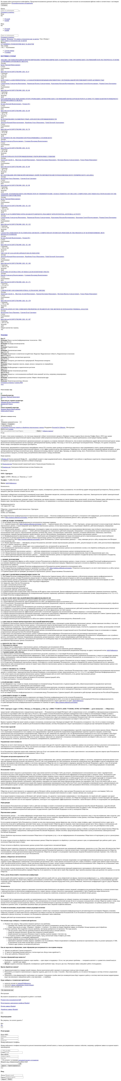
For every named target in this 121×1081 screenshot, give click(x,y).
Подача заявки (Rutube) (8, 1006)
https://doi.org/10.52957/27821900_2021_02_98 (15, 185)
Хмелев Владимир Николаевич (46, 160)
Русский (7, 19)
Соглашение (5, 427)
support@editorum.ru (24, 983)
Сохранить (11, 424)
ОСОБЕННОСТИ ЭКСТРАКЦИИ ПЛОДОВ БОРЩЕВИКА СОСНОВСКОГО (26, 138)
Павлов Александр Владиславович (12, 141)
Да (1, 1025)
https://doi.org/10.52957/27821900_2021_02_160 (16, 244)
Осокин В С (26, 104)
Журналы (10, 39)
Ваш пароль (4, 1054)
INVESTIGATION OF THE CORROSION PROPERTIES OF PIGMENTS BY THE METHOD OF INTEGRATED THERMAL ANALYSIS (44, 309)
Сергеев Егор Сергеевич (28, 178)
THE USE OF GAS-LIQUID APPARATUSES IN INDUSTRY (20, 253)
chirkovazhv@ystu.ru (7, 411)
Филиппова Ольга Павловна (10, 178)
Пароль (3, 1077)
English (7, 20)
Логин (3, 1075)
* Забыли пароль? (47, 431)
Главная (3, 39)
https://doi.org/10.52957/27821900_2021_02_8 (15, 71)
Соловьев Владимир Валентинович (35, 141)
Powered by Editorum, (59, 427)
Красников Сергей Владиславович (87, 83)
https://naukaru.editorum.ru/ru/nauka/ (16, 517)
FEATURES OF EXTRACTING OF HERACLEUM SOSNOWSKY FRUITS (25, 272)
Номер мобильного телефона (10, 1042)
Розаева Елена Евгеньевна (107, 83)
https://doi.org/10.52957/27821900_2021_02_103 (16, 205)
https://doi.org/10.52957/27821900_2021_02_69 (15, 110)
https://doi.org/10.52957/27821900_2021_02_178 (16, 300)
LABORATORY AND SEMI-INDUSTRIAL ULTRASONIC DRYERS (23, 290)
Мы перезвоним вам (7, 990)
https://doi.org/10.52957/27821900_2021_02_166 (16, 263)
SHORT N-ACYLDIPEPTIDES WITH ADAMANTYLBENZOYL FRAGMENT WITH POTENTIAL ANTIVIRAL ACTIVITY (41, 214)
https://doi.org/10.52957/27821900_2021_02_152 (16, 224)
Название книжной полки (9, 422)
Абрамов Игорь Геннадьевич (10, 402)
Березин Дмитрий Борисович (10, 397)
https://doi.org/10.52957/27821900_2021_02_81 (15, 148)
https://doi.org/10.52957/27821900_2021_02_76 (15, 129)
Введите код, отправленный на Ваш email (14, 1062)
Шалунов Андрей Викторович (25, 160)
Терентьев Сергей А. (8, 160)
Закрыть (4, 424)
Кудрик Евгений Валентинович (11, 104)
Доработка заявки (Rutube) (9, 1009)
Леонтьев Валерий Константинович (12, 122)
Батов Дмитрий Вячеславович (10, 65)
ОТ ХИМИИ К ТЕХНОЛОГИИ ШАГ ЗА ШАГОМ (17, 44)
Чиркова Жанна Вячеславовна (10, 409)
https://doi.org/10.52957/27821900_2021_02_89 (15, 166)
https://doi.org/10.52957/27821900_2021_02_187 (16, 319)
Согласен (4, 5)
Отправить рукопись (7, 12)
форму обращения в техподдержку (23, 985)
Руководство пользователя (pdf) (11, 1000)
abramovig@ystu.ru (7, 404)
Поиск (3, 8)
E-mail (3, 1052)
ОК (20, 1063)
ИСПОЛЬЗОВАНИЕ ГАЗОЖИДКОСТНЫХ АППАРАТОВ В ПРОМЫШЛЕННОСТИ (29, 119)
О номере (8, 52)
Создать (10, 429)
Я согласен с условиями (10, 1060)
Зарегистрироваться (14, 1065)
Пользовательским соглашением (22, 3)
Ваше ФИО (4, 1034)
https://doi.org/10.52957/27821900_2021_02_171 (16, 282)
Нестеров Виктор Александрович (68, 160)
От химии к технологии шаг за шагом (26, 39)
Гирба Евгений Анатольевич (54, 122)
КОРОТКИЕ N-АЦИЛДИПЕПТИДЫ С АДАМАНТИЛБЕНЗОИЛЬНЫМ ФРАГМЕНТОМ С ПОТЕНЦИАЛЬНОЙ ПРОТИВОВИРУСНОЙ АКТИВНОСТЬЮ (52, 80)
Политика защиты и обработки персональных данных (26, 427)
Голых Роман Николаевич (88, 160)
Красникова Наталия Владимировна (63, 83)
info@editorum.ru (11, 483)
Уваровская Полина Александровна (38, 83)
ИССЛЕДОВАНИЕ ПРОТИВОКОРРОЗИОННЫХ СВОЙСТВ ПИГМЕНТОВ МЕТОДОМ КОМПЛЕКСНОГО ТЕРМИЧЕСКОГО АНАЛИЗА (47, 175)
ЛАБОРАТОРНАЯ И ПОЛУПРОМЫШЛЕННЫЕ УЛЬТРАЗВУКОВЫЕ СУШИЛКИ (28, 156)
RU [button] (2, 15)
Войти (39, 431)
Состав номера (9, 50)
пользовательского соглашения (28, 1060)
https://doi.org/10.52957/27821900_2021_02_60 (15, 90)
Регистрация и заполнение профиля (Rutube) (15, 1003)
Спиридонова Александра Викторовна (13, 83)
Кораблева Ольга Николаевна (35, 122)
